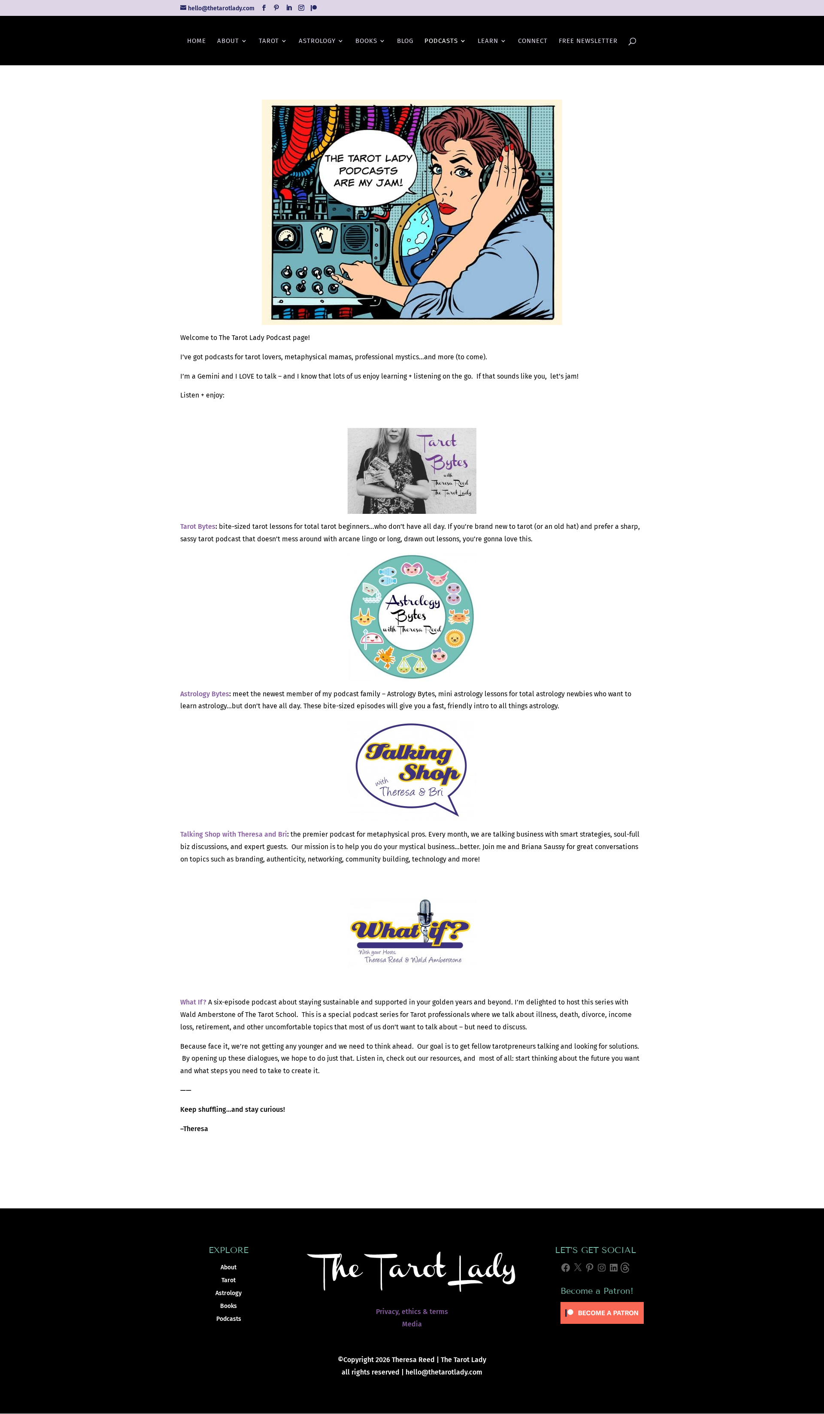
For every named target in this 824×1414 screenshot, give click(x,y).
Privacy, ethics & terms (412, 1312)
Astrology (317, 41)
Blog (405, 41)
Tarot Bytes (197, 526)
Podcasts (441, 41)
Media (412, 1324)
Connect (533, 41)
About (228, 41)
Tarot (269, 41)
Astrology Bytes (204, 694)
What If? (193, 1002)
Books (366, 41)
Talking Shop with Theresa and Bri (233, 834)
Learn (488, 41)
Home (196, 41)
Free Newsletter (588, 41)
